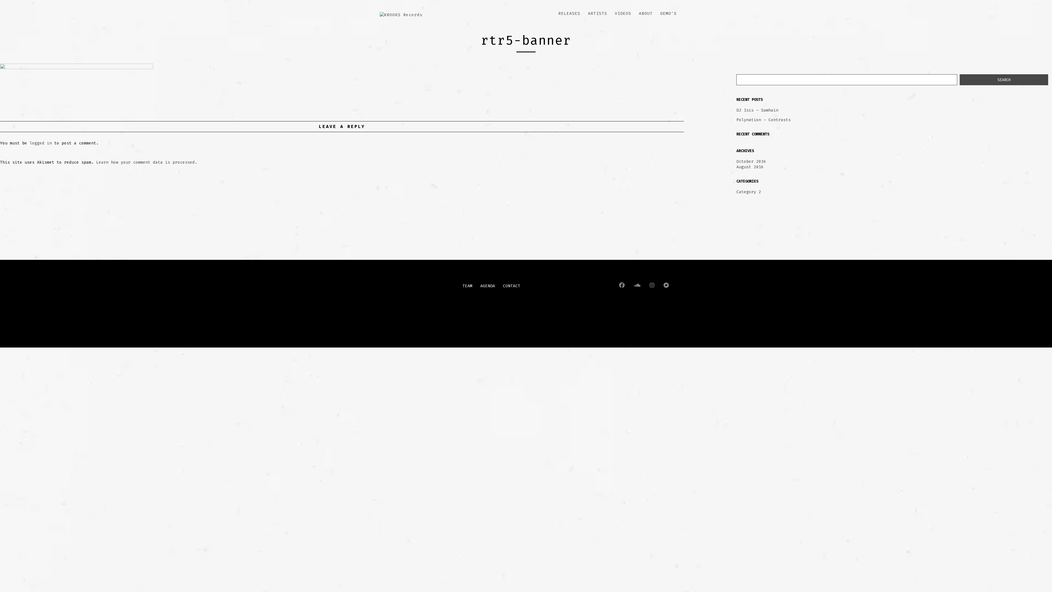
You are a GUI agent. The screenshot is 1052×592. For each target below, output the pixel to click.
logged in (41, 143)
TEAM (467, 285)
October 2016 (751, 161)
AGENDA (487, 285)
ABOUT (646, 13)
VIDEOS (623, 13)
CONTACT (511, 285)
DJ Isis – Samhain (757, 110)
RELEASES (569, 13)
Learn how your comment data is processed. (146, 162)
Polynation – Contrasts (763, 119)
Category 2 (748, 191)
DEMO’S (668, 13)
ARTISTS (597, 13)
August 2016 (750, 166)
